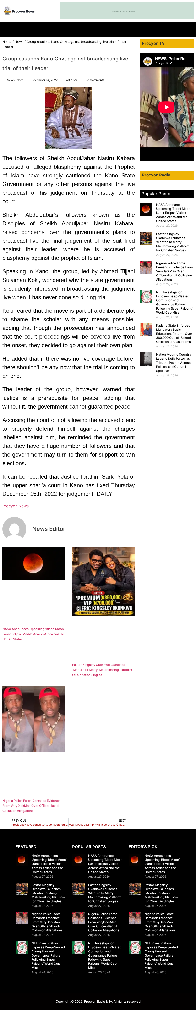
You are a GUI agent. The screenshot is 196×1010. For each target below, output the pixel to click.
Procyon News (15, 506)
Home (6, 42)
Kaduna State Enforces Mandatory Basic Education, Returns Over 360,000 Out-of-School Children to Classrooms (174, 333)
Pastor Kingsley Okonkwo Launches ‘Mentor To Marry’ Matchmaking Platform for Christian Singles (102, 670)
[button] (98, 28)
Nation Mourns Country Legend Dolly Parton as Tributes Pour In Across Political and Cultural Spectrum (173, 362)
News (19, 42)
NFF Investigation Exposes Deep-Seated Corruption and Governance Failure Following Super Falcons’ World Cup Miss (174, 302)
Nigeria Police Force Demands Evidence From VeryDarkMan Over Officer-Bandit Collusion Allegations (31, 806)
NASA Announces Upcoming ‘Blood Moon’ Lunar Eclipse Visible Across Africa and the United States (33, 634)
